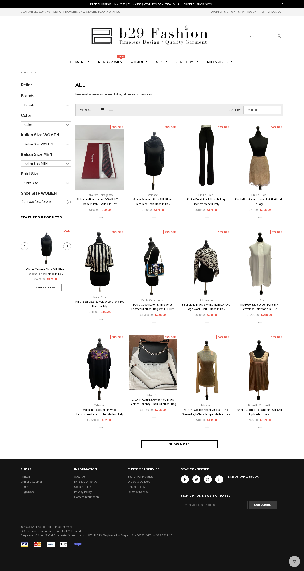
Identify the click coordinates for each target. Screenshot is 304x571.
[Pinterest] (219, 479)
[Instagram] (208, 479)
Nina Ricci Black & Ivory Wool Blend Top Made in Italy (99, 304)
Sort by (235, 110)
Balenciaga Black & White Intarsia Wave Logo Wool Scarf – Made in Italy (206, 307)
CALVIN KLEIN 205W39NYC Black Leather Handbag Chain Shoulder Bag (153, 402)
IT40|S (206, 179)
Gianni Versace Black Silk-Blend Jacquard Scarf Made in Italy (45, 271)
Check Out (275, 11)
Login (215, 11)
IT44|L (259, 179)
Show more (179, 444)
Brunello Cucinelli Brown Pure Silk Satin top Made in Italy (259, 412)
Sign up (229, 11)
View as (85, 110)
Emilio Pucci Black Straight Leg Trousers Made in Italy (206, 202)
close (282, 4)
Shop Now (204, 4)
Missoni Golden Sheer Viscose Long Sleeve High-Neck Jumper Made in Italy (206, 412)
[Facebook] (185, 479)
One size (100, 179)
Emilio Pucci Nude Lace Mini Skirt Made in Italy (259, 202)
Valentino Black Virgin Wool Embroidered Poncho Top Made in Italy (99, 412)
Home (24, 72)
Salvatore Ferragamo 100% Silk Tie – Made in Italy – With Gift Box (99, 202)
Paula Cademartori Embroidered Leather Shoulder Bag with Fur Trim (152, 307)
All (36, 72)
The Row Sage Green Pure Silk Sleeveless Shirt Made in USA (259, 307)
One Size (153, 179)
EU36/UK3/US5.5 (38, 202)
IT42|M (259, 284)
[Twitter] (196, 479)
